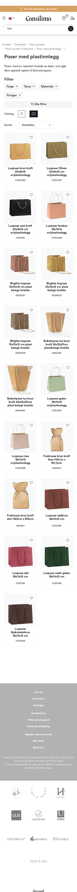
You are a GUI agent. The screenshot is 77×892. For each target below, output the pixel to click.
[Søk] (70, 28)
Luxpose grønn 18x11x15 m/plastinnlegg (56, 402)
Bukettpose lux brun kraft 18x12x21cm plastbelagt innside (57, 344)
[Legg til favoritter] (31, 137)
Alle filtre (40, 104)
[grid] (34, 113)
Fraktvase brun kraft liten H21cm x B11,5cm (56, 459)
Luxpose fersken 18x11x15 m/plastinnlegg (57, 229)
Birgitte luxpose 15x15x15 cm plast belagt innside (56, 287)
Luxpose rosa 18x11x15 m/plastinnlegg (20, 459)
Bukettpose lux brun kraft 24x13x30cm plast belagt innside (20, 402)
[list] (21, 113)
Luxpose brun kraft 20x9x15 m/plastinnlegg (20, 172)
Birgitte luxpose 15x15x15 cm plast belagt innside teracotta (20, 287)
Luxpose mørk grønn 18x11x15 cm (56, 575)
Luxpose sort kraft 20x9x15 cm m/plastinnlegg (20, 229)
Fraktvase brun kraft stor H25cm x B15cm (20, 517)
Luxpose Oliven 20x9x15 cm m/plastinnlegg (57, 172)
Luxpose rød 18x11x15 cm (20, 575)
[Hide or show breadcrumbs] (64, 49)
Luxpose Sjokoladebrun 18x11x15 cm (20, 632)
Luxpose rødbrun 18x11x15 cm (57, 517)
